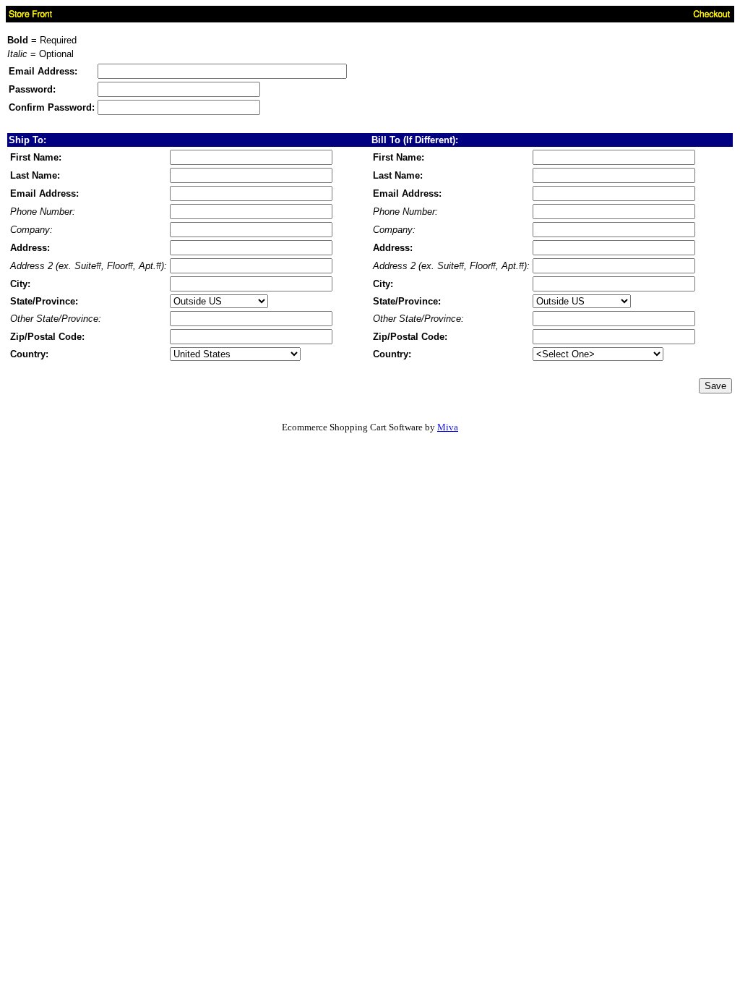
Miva (447, 427)
